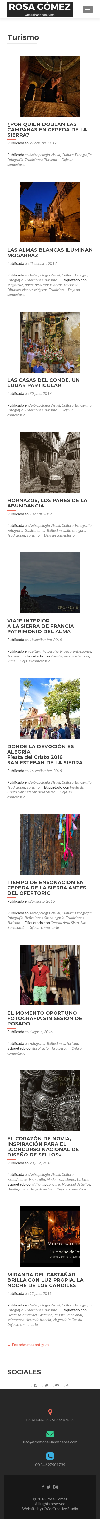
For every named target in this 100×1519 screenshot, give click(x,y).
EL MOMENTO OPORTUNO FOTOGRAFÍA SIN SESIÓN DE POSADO (44, 1018)
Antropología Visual (44, 154)
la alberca (59, 1048)
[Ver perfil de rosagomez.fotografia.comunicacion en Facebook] (35, 1385)
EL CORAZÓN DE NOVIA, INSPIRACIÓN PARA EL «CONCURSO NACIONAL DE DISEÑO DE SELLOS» (43, 1147)
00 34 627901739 (50, 1464)
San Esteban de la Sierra (36, 792)
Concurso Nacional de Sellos (68, 1184)
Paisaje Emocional (67, 1314)
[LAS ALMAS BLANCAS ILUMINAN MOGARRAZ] (50, 211)
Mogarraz (15, 284)
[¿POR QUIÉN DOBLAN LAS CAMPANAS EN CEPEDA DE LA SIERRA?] (50, 85)
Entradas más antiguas (28, 1344)
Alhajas (39, 1184)
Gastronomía (35, 530)
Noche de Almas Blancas (43, 284)
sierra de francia (76, 656)
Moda (51, 1179)
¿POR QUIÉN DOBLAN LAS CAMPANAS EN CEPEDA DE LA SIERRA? (47, 129)
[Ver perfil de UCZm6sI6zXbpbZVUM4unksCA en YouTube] (57, 1385)
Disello (12, 1189)
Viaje (11, 660)
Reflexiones (56, 530)
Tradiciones (34, 159)
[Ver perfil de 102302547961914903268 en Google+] (68, 1385)
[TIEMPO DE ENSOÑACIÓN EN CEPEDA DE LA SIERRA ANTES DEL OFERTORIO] (50, 844)
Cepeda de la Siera (64, 922)
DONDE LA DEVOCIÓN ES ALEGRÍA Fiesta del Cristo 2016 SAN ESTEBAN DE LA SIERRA (45, 754)
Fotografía (15, 159)
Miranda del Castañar (35, 1314)
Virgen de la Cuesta (67, 1319)
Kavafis (56, 656)
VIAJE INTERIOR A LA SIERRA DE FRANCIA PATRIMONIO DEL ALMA (40, 626)
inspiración (41, 1048)
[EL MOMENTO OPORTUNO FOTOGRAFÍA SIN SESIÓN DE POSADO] (50, 974)
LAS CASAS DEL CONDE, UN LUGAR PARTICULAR (43, 382)
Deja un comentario (59, 535)
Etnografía (83, 154)
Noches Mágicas (34, 289)
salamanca (15, 1319)
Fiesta (12, 1314)
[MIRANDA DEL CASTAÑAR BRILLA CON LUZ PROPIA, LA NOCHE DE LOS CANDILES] (50, 1236)
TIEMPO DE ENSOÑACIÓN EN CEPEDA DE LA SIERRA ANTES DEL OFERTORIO (46, 887)
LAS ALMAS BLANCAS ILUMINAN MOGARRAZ (50, 252)
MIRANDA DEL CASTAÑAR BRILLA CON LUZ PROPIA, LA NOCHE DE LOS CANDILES (45, 1280)
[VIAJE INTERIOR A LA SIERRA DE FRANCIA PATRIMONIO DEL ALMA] (50, 582)
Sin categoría (76, 530)
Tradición (56, 289)
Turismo (50, 159)
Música (66, 651)
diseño (24, 1189)
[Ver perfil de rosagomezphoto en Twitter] (46, 1385)
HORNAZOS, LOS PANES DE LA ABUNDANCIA (47, 503)
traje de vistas (41, 1189)
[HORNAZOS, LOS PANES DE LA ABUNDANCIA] (50, 462)
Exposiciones (17, 1179)
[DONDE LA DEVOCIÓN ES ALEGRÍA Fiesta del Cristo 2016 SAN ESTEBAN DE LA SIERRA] (50, 708)
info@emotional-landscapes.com (50, 1441)
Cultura (68, 154)
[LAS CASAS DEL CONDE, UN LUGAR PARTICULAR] (50, 341)
